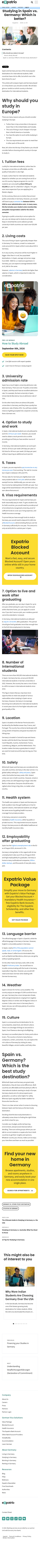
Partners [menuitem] (5, 1409)
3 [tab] (16, 1323)
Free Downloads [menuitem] (7, 1486)
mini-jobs (21, 479)
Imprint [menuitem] (5, 1536)
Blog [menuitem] (3, 1473)
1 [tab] (13, 1323)
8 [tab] (24, 1323)
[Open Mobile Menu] (36, 2)
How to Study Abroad (10, 55)
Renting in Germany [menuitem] (9, 1463)
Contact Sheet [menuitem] (7, 1512)
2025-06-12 (5, 1227)
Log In (27, 7)
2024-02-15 (5, 1237)
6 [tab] (21, 1323)
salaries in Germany (15, 270)
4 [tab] (18, 1323)
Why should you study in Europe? (13, 53)
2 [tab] (15, 1323)
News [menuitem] (4, 1493)
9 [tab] (26, 1323)
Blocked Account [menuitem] (8, 1425)
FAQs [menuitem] (4, 1477)
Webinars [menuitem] (5, 1480)
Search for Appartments (18, 1190)
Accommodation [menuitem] (7, 1441)
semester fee (18, 201)
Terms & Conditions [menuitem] (15, 1536)
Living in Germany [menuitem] (8, 1454)
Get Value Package (20, 920)
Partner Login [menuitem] (6, 1412)
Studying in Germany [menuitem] (9, 1457)
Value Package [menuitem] (7, 1422)
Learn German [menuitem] (7, 1444)
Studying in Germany (10, 1208)
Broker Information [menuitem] (9, 1538)
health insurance (16, 820)
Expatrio (15, 23)
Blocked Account (9, 523)
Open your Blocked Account (20, 575)
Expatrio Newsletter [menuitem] (9, 1483)
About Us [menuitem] (5, 1399)
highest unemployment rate (21, 845)
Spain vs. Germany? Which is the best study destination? (20, 58)
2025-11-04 (5, 1217)
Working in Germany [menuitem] (9, 1460)
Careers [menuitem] (4, 1402)
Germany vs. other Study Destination (16, 1204)
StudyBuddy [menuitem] (6, 1438)
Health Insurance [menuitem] (8, 1428)
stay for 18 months (10, 622)
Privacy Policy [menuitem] (27, 1536)
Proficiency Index (13, 965)
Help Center (5, 7)
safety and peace (25, 772)
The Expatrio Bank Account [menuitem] (11, 1431)
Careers (13, 7)
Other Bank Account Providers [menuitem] (12, 1434)
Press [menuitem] (4, 1405)
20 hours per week (14, 434)
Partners (20, 7)
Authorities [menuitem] (6, 1489)
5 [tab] (20, 1323)
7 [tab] (23, 1323)
